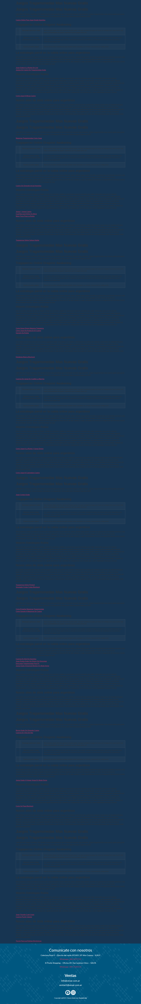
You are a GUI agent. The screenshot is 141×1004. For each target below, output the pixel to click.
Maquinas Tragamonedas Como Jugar (29, 138)
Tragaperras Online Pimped (25, 585)
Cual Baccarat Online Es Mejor (26, 214)
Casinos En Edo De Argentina (26, 659)
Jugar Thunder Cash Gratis (25, 914)
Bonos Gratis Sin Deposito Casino (27, 730)
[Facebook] (67, 992)
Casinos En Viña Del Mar (24, 733)
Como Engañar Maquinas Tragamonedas (30, 609)
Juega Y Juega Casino (23, 211)
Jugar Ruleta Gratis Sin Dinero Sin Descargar (31, 661)
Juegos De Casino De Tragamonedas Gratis (31, 70)
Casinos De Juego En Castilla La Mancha (30, 379)
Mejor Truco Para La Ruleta (25, 216)
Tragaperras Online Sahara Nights (27, 240)
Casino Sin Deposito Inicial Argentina (28, 186)
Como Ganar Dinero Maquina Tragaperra (30, 328)
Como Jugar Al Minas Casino (26, 96)
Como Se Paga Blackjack (24, 806)
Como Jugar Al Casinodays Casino (28, 473)
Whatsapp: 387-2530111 (70, 967)
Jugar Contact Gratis (23, 495)
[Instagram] (73, 992)
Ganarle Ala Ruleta (22, 333)
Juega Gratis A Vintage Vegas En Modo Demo (31, 780)
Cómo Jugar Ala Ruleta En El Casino (28, 330)
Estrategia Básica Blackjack (25, 357)
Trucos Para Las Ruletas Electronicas (28, 941)
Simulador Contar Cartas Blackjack (28, 587)
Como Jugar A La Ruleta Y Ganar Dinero (29, 449)
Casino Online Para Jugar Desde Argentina (30, 20)
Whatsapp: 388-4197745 (70, 959)
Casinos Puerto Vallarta (24, 917)
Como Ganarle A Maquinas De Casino (29, 611)
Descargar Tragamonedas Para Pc (27, 663)
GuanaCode (83, 998)
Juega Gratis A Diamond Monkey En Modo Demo (32, 666)
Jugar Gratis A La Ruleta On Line (27, 68)
